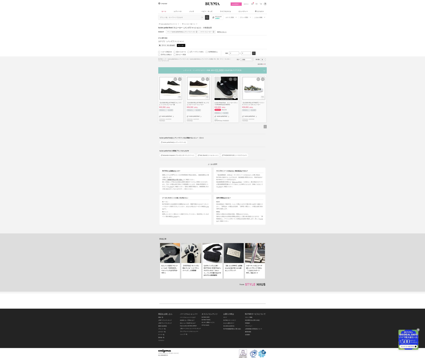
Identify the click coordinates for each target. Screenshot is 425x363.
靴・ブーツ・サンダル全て (167, 45)
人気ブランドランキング (165, 323)
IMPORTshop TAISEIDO (221, 120)
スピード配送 (182, 54)
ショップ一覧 (183, 334)
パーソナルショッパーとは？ (188, 317)
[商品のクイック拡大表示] (175, 79)
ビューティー (243, 11)
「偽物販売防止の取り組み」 (175, 179)
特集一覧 (160, 317)
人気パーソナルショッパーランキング (190, 328)
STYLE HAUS (205, 325)
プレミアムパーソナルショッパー (189, 331)
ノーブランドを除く (198, 52)
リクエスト (260, 11)
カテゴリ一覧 (162, 331)
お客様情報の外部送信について (253, 328)
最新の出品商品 (162, 326)
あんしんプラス (237, 182)
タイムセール (182, 52)
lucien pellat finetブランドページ (168, 24)
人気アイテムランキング (165, 320)
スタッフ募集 (248, 317)
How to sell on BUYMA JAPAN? (188, 326)
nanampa (162, 120)
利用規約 (247, 323)
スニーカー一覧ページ (189, 24)
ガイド (225, 317)
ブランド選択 (244, 17)
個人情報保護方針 (163, 355)
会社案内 (247, 334)
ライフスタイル (225, 11)
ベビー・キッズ (207, 11)
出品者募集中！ (236, 4)
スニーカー (181, 45)
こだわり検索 (258, 17)
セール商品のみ (167, 52)
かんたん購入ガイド (228, 323)
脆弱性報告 (248, 331)
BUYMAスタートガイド (229, 320)
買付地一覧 (161, 337)
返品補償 (170, 110)
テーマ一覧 (161, 334)
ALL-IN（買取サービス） (208, 322)
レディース (178, 11)
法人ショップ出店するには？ (188, 323)
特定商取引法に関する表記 (252, 320)
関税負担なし (214, 52)
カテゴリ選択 (230, 17)
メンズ (191, 11)
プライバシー (248, 326)
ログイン (246, 4)
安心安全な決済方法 (228, 326)
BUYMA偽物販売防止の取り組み (232, 328)
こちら (171, 186)
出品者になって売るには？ (187, 320)
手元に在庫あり (167, 54)
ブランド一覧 (162, 328)
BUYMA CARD (206, 317)
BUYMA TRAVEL (206, 319)
